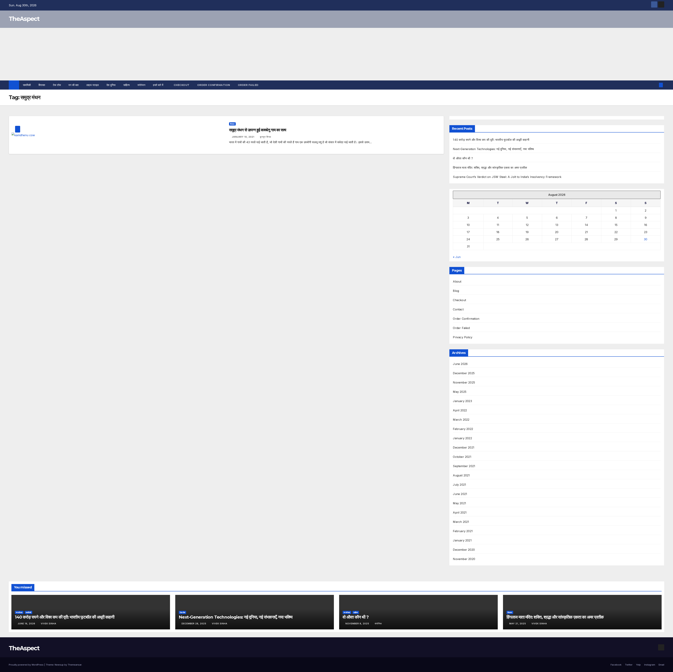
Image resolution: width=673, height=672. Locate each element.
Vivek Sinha (48, 623)
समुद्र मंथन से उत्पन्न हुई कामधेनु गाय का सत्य (257, 130)
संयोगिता (378, 623)
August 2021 (461, 475)
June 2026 (460, 364)
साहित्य (126, 85)
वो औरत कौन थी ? (463, 158)
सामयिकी (27, 85)
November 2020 (464, 559)
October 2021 (462, 457)
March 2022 (461, 419)
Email (661, 664)
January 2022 (462, 438)
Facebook (616, 664)
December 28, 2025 (194, 623)
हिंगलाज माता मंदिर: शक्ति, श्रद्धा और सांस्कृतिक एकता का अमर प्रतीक (490, 167)
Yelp (638, 664)
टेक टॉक (57, 85)
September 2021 (464, 466)
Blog (456, 291)
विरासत (42, 85)
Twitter (629, 664)
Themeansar (74, 664)
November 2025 (464, 382)
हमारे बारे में (158, 85)
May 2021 (459, 503)
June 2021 (460, 494)
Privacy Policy (462, 337)
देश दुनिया (111, 85)
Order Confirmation (213, 85)
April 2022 (460, 410)
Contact (458, 309)
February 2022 (463, 429)
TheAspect (24, 18)
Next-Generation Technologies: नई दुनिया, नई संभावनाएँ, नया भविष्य (493, 149)
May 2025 (459, 391)
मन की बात (74, 85)
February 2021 (463, 531)
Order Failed (248, 85)
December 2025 (464, 373)
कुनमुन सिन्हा (265, 136)
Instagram (649, 664)
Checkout (181, 85)
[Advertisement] (336, 54)
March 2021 (461, 522)
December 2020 (464, 549)
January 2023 (462, 401)
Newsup (59, 664)
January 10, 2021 (243, 136)
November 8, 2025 (357, 623)
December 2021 (463, 447)
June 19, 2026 (27, 623)
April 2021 (460, 512)
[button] (655, 85)
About (457, 281)
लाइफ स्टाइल (92, 85)
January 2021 (462, 540)
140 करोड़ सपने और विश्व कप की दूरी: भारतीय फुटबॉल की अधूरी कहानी (491, 139)
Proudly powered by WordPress (26, 664)
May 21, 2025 (518, 623)
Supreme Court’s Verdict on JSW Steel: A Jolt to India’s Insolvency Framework (507, 177)
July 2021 (459, 484)
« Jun (457, 257)
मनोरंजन (141, 85)
